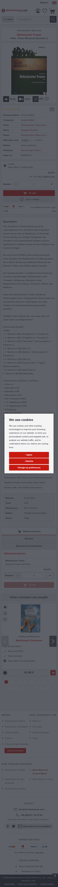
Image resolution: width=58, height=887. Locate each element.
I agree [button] (29, 455)
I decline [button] (29, 461)
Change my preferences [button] (29, 467)
